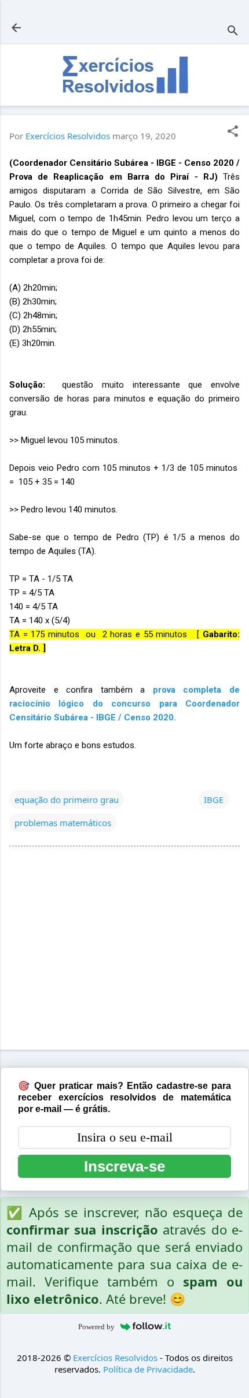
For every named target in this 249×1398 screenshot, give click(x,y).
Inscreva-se (124, 1166)
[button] (233, 132)
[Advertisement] (124, 950)
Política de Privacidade (148, 1369)
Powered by (96, 1326)
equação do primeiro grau (66, 799)
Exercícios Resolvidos (115, 1357)
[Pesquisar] (233, 31)
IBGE (214, 799)
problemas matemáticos (62, 822)
